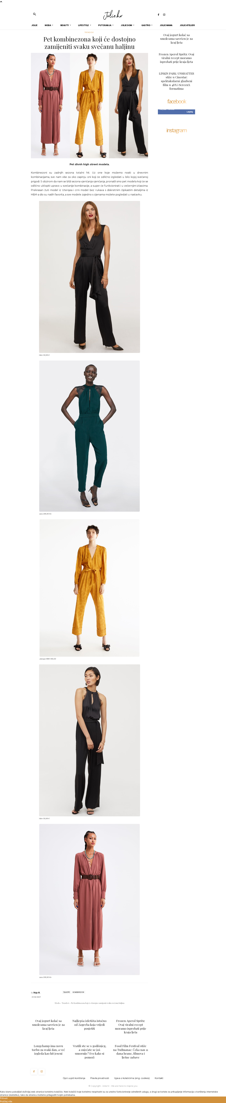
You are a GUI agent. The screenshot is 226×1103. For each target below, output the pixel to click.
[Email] (93, 1009)
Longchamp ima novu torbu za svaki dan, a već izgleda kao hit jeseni (48, 1049)
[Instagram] (164, 15)
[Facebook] (158, 15)
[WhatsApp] (86, 1009)
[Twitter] (79, 1009)
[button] (34, 14)
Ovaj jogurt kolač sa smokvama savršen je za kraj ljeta (48, 1024)
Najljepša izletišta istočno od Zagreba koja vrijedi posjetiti (89, 1024)
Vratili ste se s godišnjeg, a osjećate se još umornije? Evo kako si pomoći (89, 1051)
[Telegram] (100, 1009)
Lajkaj (190, 111)
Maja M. (36, 992)
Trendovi (89, 32)
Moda (57, 1003)
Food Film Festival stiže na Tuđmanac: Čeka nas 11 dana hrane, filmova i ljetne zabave (130, 1051)
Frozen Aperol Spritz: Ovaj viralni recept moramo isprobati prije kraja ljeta (130, 1026)
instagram (176, 130)
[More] (107, 1009)
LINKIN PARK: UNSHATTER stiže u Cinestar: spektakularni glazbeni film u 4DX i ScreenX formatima (176, 81)
